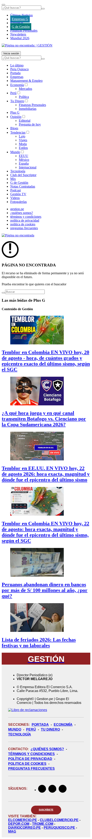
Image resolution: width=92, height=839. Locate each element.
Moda (23, 144)
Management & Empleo (26, 80)
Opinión (15, 117)
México (24, 159)
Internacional (27, 167)
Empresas (16, 23)
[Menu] (3, 4)
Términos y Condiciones (31, 754)
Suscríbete (46, 809)
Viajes (23, 140)
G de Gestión (21, 26)
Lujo (22, 136)
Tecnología (17, 171)
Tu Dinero (17, 101)
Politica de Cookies (27, 763)
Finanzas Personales (23, 30)
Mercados (25, 89)
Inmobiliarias (27, 108)
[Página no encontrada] (18, 235)
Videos (15, 198)
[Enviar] (43, 8)
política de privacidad (24, 220)
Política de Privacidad (30, 759)
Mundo (15, 152)
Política (24, 97)
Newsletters (18, 34)
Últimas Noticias (21, 15)
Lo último (17, 65)
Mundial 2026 (19, 38)
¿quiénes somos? (21, 213)
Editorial (24, 120)
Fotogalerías (18, 202)
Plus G (14, 112)
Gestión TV (18, 194)
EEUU (23, 156)
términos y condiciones (25, 216)
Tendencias (17, 132)
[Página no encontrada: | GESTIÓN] (27, 45)
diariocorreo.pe (24, 827)
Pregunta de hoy (30, 124)
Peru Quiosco (19, 69)
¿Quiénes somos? (47, 749)
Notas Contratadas (22, 186)
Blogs (14, 128)
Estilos (23, 148)
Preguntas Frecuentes (31, 768)
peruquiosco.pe (59, 827)
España (24, 163)
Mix (13, 179)
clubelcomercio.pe (59, 820)
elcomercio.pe (22, 820)
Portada (15, 73)
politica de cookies (22, 224)
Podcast (15, 190)
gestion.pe (17, 209)
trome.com (42, 824)
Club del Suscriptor (23, 175)
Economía (17, 85)
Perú (13, 93)
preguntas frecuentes (24, 228)
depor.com (18, 824)
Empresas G (20, 19)
